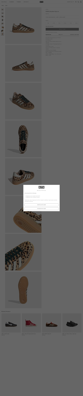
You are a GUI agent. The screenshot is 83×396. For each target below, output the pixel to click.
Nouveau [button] (4, 1)
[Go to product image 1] (2, 9)
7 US (48, 23)
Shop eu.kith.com (41, 204)
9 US (71, 23)
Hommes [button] (11, 1)
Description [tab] (48, 34)
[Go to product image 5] (2, 23)
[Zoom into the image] (23, 25)
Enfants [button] (26, 1)
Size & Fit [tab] (61, 34)
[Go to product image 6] (2, 27)
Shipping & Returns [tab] (74, 34)
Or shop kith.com (41, 208)
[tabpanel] (62, 46)
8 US (59, 23)
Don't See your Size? (49, 26)
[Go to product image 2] (2, 13)
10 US (76, 23)
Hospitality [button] (70, 1)
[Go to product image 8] (2, 34)
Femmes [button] (19, 1)
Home (3, 5)
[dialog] (41, 198)
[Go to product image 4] (2, 20)
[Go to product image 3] (2, 16)
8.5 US (65, 23)
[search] (78, 2)
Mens (6, 5)
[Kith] (41, 2)
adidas (47, 9)
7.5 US (54, 23)
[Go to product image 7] (2, 30)
